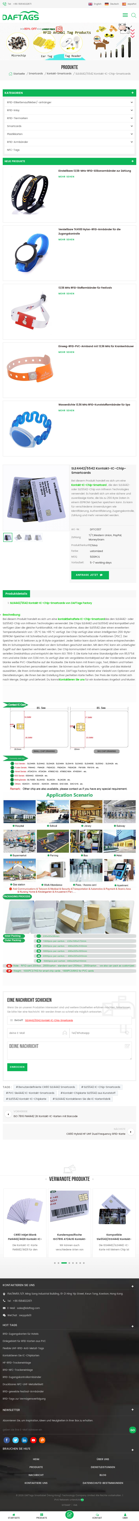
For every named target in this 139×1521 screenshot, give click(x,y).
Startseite (19, 74)
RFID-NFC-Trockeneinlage (18, 1370)
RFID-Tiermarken (17, 118)
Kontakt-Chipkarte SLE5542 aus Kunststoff (89, 1093)
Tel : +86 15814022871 (19, 4)
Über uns (103, 1459)
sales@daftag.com (28, 1308)
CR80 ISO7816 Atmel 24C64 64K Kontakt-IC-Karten (114, 1237)
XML (75, 1505)
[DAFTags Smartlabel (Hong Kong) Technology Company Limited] (21, 15)
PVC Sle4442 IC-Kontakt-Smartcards (31, 1093)
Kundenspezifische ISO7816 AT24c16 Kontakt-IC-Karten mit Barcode (25, 1237)
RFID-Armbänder (17, 142)
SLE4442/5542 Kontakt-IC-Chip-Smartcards (49, 1020)
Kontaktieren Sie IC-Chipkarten (21, 1356)
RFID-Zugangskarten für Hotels (21, 1334)
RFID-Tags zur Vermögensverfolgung (24, 1399)
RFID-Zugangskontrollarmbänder (22, 1377)
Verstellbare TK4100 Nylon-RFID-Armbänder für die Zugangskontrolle (89, 232)
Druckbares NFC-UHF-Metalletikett (23, 1384)
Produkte (36, 1467)
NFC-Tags (13, 150)
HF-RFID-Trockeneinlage (17, 1363)
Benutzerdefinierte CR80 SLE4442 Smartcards (46, 1087)
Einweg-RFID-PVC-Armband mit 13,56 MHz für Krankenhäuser (96, 346)
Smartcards (36, 74)
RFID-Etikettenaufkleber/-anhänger (29, 102)
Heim (36, 1459)
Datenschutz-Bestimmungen (103, 1483)
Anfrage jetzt (87, 575)
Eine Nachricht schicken (69, 1514)
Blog (103, 1475)
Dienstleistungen (103, 1467)
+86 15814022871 (22, 1301)
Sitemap (66, 1505)
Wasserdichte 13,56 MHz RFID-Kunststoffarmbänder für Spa (94, 405)
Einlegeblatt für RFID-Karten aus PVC (24, 1341)
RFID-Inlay (13, 110)
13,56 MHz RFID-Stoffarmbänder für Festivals (85, 288)
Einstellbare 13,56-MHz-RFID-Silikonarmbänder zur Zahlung (94, 171)
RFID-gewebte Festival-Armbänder (23, 1392)
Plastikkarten (15, 134)
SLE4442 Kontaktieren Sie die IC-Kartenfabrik (82, 1099)
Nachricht (36, 1475)
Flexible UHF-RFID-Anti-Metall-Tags (23, 1348)
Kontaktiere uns (36, 1483)
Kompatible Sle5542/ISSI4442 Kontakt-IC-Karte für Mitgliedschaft (69, 1237)
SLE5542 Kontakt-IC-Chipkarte (27, 1099)
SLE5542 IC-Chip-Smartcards (102, 1087)
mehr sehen (66, 177)
